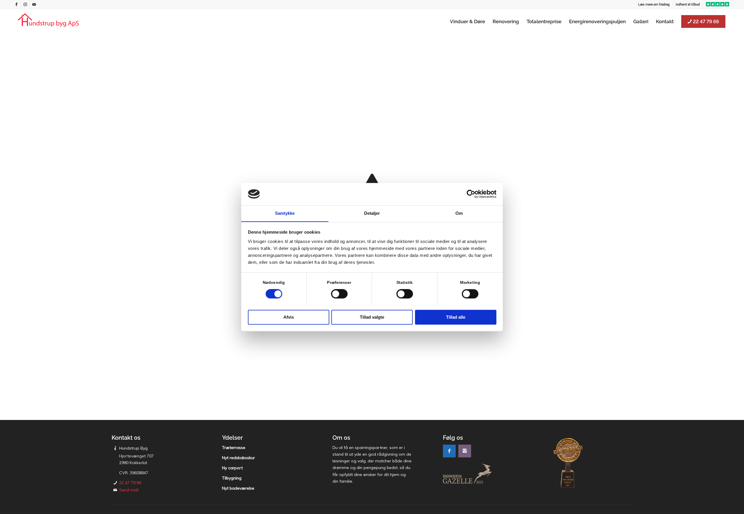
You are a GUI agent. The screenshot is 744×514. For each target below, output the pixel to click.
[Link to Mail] (34, 4)
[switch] (339, 293)
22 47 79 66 (130, 482)
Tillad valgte (372, 317)
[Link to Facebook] (16, 4)
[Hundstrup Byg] (48, 21)
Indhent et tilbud (688, 4)
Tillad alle (455, 317)
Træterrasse (233, 447)
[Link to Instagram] (25, 4)
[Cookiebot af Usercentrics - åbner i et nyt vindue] (471, 194)
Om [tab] (459, 213)
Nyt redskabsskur (238, 457)
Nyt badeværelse (238, 488)
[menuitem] (654, 4)
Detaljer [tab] (372, 213)
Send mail (128, 490)
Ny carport (232, 467)
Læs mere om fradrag (654, 4)
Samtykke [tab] (285, 213)
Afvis (288, 317)
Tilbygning (232, 478)
